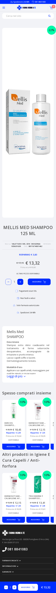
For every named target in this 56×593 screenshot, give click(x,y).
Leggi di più (15, 376)
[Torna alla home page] (26, 7)
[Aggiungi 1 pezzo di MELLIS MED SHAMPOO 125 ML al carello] (20, 282)
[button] (28, 560)
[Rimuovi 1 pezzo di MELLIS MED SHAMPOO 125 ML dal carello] (8, 282)
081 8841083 (40, 1)
